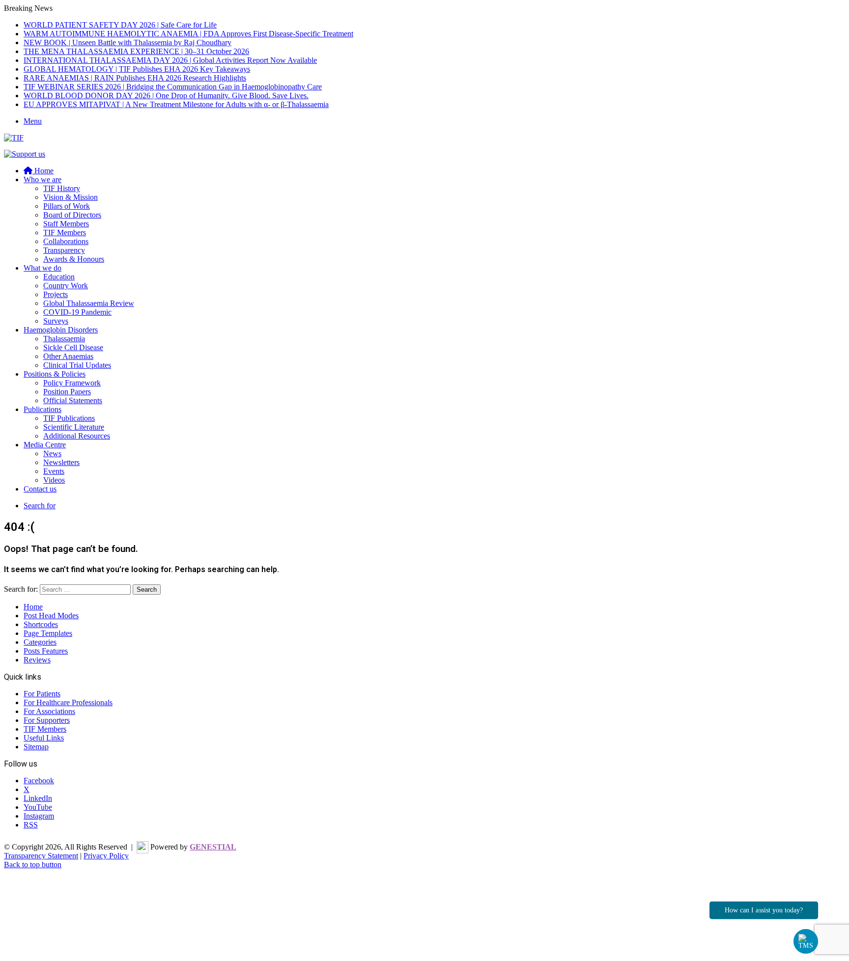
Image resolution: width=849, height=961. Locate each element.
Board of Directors (72, 215)
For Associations (49, 711)
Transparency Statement (41, 855)
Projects (55, 294)
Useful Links (44, 738)
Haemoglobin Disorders (61, 330)
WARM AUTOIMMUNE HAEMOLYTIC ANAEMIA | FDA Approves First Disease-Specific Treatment (188, 33)
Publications (42, 409)
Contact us (40, 489)
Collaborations (65, 241)
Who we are (42, 179)
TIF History (61, 188)
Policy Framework (72, 383)
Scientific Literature (73, 427)
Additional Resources (76, 436)
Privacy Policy (106, 855)
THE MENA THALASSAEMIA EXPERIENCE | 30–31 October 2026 (136, 51)
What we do (42, 268)
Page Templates (48, 633)
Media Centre (45, 444)
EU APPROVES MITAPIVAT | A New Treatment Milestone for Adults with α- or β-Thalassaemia (176, 104)
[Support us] (24, 154)
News (52, 453)
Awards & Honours (73, 259)
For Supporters (47, 720)
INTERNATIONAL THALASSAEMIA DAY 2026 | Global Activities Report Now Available (170, 60)
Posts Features (46, 651)
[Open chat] (806, 941)
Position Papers (67, 391)
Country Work (65, 285)
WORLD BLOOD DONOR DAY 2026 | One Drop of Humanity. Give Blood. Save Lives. (166, 95)
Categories (40, 642)
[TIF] (14, 138)
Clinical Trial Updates (77, 365)
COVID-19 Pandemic (77, 312)
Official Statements (72, 400)
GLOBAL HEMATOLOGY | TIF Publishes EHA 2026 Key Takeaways (137, 69)
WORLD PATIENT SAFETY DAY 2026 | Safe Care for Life (120, 25)
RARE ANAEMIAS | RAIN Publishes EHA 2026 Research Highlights (135, 78)
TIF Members (64, 232)
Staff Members (66, 224)
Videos (54, 480)
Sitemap (36, 746)
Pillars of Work (66, 206)
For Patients (42, 693)
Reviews (37, 660)
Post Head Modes (51, 615)
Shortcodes (41, 624)
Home (33, 607)
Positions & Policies (54, 374)
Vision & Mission (70, 197)
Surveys (55, 321)
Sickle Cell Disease (73, 347)
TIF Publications (69, 418)
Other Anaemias (68, 356)
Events (53, 471)
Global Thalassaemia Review (88, 303)
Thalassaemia (64, 338)
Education (59, 277)
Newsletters (61, 462)
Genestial (213, 847)
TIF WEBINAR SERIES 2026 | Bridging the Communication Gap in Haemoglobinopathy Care (173, 86)
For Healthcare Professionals (68, 702)
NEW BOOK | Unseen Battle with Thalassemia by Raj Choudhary (127, 42)
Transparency (64, 250)
